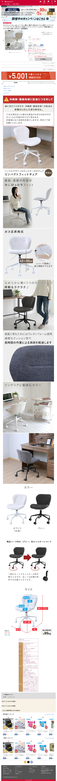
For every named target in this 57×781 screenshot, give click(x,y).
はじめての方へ (32, 771)
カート (16, 768)
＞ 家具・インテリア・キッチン (9, 86)
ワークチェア (36, 6)
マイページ (17, 770)
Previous (4, 722)
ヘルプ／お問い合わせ (33, 766)
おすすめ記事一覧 (18, 766)
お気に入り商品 (6, 768)
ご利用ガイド (17, 773)
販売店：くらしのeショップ (47, 32)
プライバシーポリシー (45, 768)
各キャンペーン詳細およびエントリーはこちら (37, 50)
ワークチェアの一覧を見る (49, 65)
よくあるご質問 (32, 770)
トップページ (4, 6)
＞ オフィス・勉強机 (7, 90)
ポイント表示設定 (18, 771)
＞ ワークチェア (6, 92)
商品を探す (5, 766)
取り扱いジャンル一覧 (7, 771)
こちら (16, 777)
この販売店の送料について (47, 34)
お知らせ (30, 768)
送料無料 (4, 696)
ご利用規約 (43, 766)
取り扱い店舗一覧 (6, 773)
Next (53, 722)
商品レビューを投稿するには (48, 69)
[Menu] (2, 1)
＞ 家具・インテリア (7, 88)
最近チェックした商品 (7, 770)
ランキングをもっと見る (49, 714)
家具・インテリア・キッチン (12, 6)
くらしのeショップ (10, 696)
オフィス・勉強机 (29, 6)
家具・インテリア (22, 6)
